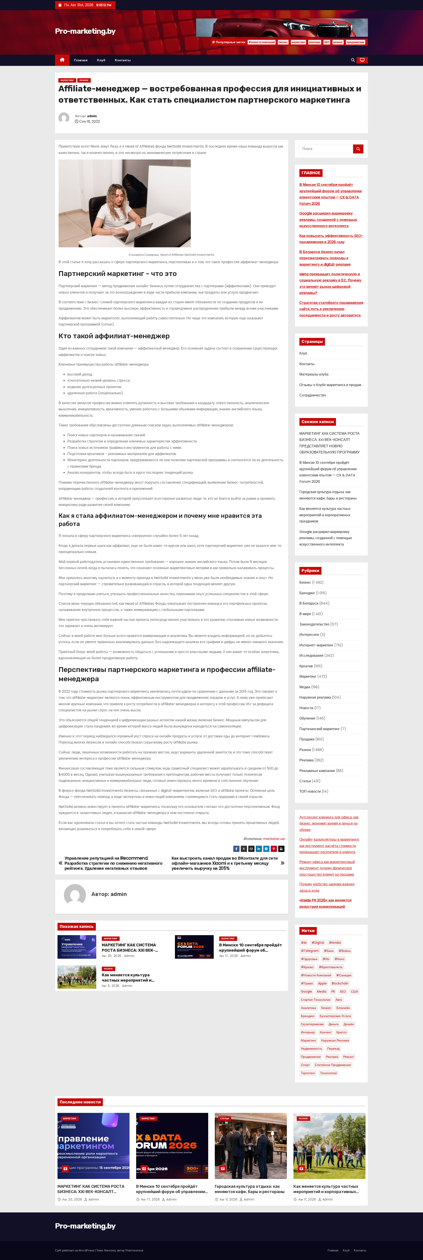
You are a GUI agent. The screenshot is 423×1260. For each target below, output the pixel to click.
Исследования (311, 655)
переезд (333, 1048)
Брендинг (307, 593)
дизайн (349, 1024)
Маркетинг (67, 80)
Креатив (306, 666)
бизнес (283, 42)
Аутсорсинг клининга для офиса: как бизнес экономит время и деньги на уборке (328, 823)
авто (339, 999)
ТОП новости (310, 791)
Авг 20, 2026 (111, 956)
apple (322, 983)
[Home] (62, 60)
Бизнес (305, 582)
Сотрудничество (312, 395)
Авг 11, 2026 (110, 986)
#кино (339, 959)
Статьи (305, 781)
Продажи (306, 739)
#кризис (307, 967)
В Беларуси (308, 603)
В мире (305, 613)
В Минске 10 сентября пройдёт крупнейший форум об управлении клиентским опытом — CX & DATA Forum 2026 (170, 1194)
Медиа (304, 687)
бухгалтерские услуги (335, 1016)
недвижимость (311, 1048)
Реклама (306, 760)
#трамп (307, 983)
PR (333, 991)
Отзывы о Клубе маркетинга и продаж (330, 384)
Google (306, 991)
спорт (305, 1065)
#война (345, 951)
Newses (110, 1250)
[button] (353, 60)
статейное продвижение (333, 1065)
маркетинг (298, 42)
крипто (341, 1032)
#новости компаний (262, 42)
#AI (303, 942)
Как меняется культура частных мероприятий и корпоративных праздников (131, 980)
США (354, 991)
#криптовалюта (330, 967)
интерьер (308, 1032)
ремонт (338, 42)
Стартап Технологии (315, 999)
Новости (306, 707)
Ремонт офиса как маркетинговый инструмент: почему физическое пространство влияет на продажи (327, 868)
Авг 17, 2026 (228, 956)
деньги (334, 1024)
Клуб (101, 60)
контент (325, 1032)
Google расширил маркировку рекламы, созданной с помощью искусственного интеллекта (328, 219)
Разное (84, 80)
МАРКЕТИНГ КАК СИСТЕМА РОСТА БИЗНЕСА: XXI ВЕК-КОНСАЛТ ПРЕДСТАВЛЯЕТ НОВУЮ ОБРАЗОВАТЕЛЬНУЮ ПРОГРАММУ (91, 1194)
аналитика (308, 1008)
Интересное (309, 634)
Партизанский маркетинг (319, 728)
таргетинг (308, 1073)
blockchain (340, 983)
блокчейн (343, 1008)
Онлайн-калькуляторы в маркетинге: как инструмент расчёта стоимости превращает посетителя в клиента (329, 846)
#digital (318, 942)
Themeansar (134, 1250)
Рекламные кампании (317, 770)
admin (92, 116)
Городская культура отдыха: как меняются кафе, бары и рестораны (250, 1189)
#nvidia (335, 942)
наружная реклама (335, 1040)
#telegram (310, 951)
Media (321, 991)
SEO (326, 42)
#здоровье (309, 959)
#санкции (343, 975)
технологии (328, 1073)
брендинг (308, 1016)
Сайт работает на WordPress (75, 1250)
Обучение (307, 718)
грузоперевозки (312, 1024)
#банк (329, 951)
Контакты (123, 60)
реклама (314, 42)
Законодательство (314, 624)
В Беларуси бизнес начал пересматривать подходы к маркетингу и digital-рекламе (325, 258)
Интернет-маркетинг (316, 645)
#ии (326, 959)
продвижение (355, 42)
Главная (81, 60)
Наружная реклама (315, 697)
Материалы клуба (313, 374)
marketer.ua (274, 838)
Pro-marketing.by (85, 31)
